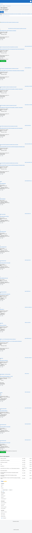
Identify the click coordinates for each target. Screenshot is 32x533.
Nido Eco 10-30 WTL (3, 325)
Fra (3, 491)
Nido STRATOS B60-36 (3, 410)
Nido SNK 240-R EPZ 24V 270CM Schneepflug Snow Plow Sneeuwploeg (11, 128)
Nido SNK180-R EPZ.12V (4, 278)
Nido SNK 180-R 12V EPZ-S (4, 216)
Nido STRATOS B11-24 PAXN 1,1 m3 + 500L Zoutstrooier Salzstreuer (11, 341)
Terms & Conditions (3, 502)
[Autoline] (1, 6)
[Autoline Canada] (5, 1)
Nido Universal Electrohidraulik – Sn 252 (6, 376)
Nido (0, 394)
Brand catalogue (3, 508)
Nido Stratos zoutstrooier (4, 360)
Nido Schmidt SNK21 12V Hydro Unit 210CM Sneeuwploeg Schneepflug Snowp (12, 146)
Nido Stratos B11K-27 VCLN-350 (5, 262)
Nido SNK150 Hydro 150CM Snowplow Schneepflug (8, 30)
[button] (31, 1)
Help (1, 486)
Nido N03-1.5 (2, 309)
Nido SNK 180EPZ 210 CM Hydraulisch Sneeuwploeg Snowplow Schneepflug (12, 70)
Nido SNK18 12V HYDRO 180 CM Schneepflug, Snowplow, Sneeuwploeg (11, 107)
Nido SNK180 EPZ (3, 183)
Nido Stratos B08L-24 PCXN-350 (5, 426)
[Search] (31, 4)
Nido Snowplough (2, 198)
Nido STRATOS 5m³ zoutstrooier (5, 460)
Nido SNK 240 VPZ (3, 231)
